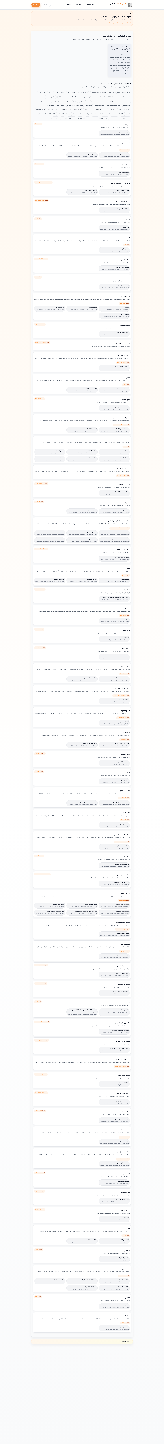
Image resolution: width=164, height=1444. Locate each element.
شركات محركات (52, 113)
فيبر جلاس (114, 101)
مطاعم (63, 118)
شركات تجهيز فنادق (76, 113)
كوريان (73, 92)
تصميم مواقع (64, 109)
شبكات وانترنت (126, 97)
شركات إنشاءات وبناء (83, 92)
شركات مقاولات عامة (100, 97)
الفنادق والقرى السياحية (118, 113)
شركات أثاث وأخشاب (59, 92)
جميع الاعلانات (78, 4)
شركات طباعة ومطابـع (75, 109)
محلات (49, 92)
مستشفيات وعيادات (125, 101)
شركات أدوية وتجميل (53, 109)
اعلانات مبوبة (120, 92)
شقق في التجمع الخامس (90, 113)
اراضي (90, 97)
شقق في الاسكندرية (51, 97)
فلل (68, 92)
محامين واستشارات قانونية (70, 97)
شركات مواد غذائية (40, 109)
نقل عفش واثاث (71, 118)
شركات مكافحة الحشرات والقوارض (101, 101)
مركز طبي (80, 118)
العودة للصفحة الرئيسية (125, 23)
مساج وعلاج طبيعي (99, 105)
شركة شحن (55, 118)
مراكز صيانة (48, 101)
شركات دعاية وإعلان (125, 118)
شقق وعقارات (57, 101)
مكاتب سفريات (79, 105)
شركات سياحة (42, 113)
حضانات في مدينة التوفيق (114, 97)
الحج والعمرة (83, 97)
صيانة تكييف (89, 105)
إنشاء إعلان (36, 4)
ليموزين (75, 101)
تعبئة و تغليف (67, 101)
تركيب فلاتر (51, 105)
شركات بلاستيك (39, 101)
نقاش (128, 113)
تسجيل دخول (45, 4)
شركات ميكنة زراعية (64, 113)
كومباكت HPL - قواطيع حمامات (98, 92)
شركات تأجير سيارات (85, 101)
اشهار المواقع (114, 118)
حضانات (87, 118)
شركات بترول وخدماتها (104, 113)
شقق (59, 97)
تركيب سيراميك (87, 109)
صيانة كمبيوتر (104, 118)
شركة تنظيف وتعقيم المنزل (113, 105)
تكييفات (128, 92)
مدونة (69, 4)
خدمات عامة (111, 92)
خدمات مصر (90, 4)
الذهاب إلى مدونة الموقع (112, 23)
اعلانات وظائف (41, 92)
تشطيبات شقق (60, 105)
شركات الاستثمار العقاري (124, 109)
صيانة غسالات (126, 105)
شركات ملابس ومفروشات (100, 109)
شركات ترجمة (95, 118)
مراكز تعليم (112, 109)
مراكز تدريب (70, 105)
